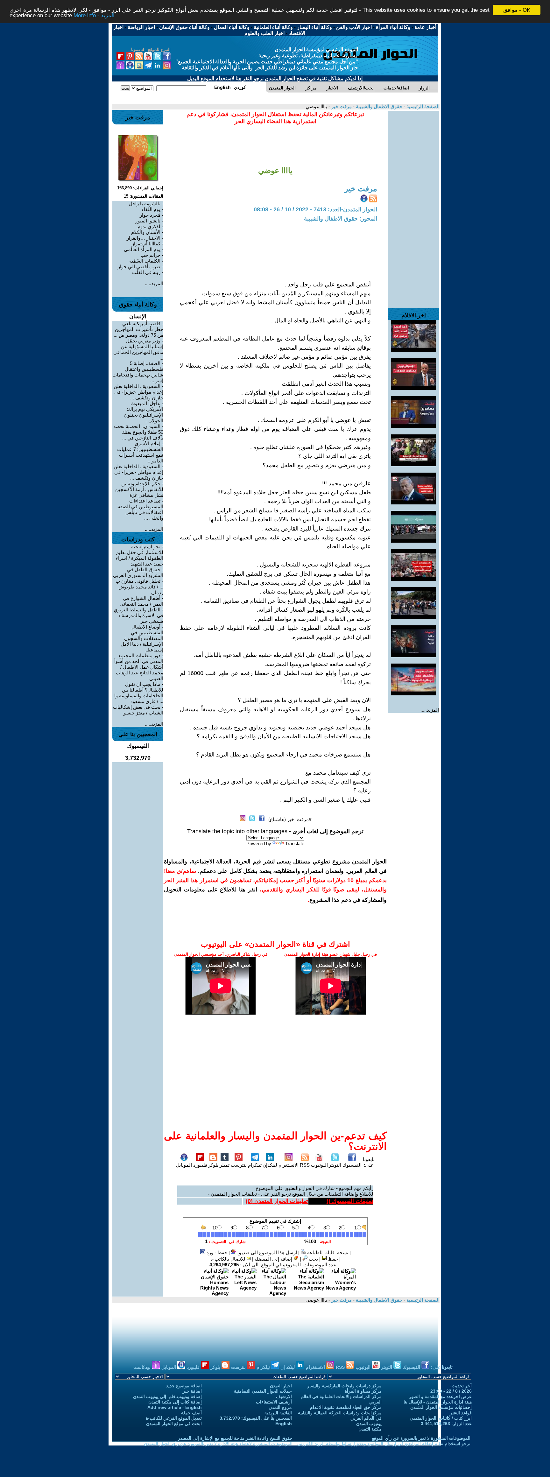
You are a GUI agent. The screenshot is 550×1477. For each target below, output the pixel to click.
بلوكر (213, 1165)
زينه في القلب (146, 272)
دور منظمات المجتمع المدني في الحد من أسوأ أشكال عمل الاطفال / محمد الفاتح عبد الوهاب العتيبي (138, 667)
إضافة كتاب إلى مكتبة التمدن (175, 1401)
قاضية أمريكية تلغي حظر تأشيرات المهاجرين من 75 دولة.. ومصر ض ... (138, 329)
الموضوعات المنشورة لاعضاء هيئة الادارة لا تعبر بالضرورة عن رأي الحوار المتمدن (218, 1443)
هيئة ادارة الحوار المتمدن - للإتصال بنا (438, 1401)
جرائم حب (150, 255)
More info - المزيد (94, 16)
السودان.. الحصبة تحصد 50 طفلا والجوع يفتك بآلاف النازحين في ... (138, 432)
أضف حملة (191, 1412)
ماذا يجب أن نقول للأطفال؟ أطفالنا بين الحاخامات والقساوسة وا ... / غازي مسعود (138, 692)
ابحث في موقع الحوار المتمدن (174, 1423)
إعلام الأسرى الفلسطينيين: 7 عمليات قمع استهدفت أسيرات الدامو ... (140, 452)
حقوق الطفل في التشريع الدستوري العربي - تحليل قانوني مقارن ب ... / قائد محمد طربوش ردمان (138, 581)
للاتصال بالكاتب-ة (228, 1259)
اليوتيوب (319, 1165)
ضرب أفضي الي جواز (139, 266)
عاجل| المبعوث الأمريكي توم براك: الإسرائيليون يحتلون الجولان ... (143, 412)
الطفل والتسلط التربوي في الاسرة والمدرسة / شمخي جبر (138, 615)
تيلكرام (255, 1165)
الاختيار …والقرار (143, 238)
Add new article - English (174, 1407)
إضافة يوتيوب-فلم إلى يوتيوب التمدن (167, 1396)
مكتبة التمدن (370, 1428)
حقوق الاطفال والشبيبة (378, 106)
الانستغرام (289, 1165)
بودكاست (142, 1367)
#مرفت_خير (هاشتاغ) (289, 819)
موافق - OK (516, 10)
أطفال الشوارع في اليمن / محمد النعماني (141, 601)
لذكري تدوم (149, 226)
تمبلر (224, 1165)
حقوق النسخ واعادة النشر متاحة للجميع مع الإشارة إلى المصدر (235, 1438)
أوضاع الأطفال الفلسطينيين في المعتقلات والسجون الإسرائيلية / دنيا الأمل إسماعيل (142, 638)
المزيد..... (429, 710)
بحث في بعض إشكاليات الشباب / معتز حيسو (138, 709)
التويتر (335, 1165)
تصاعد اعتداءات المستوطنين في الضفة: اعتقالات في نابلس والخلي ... (139, 509)
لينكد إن (288, 1367)
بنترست (239, 1165)
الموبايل (184, 1165)
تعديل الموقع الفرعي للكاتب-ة (174, 1418)
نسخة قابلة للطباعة (327, 1252)
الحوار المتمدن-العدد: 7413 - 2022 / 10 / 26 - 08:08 (315, 209)
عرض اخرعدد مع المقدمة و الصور (440, 1396)
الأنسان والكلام (145, 232)
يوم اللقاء (151, 209)
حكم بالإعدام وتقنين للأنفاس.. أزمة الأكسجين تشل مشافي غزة (139, 489)
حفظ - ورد (216, 1252)
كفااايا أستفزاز (146, 243)
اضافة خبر (192, 1391)
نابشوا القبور (147, 220)
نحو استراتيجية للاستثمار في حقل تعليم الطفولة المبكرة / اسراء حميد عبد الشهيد (139, 555)
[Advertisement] (413, 206)
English (283, 1423)
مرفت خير (341, 106)
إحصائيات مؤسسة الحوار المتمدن (441, 1407)
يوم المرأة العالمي (142, 249)
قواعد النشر (461, 1412)
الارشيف (284, 1396)
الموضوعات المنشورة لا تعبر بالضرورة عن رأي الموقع (421, 1438)
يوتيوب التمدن (369, 1423)
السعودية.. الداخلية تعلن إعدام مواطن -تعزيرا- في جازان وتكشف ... (138, 391)
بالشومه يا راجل (144, 203)
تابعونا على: (369, 1162)
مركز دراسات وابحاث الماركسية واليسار (344, 1385)
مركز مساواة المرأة (363, 1391)
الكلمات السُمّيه (144, 261)
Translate (294, 843)
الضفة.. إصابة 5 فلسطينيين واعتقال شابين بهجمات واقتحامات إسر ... (137, 372)
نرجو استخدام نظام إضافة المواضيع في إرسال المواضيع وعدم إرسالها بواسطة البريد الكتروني (383, 1443)
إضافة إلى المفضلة (273, 1259)
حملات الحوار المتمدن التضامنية (263, 1391)
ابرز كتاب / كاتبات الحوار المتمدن (441, 1418)
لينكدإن (270, 1165)
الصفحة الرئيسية (422, 106)
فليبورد (200, 1165)
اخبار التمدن (281, 1385)
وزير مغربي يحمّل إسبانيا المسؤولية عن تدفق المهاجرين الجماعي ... (138, 349)
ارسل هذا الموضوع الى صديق (266, 1252)
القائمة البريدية (278, 1412)
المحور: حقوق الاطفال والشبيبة (340, 218)
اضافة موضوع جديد (184, 1385)
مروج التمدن (280, 1407)
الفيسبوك (352, 1165)
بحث (312, 1259)
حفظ (332, 1259)
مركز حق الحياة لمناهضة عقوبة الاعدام (346, 1407)
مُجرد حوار (150, 215)
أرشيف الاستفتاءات (274, 1401)
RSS (305, 1165)
